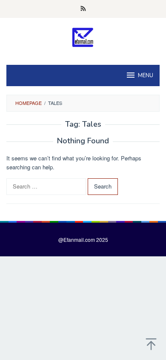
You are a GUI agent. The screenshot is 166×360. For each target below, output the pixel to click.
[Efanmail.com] (83, 37)
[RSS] (83, 9)
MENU (145, 75)
